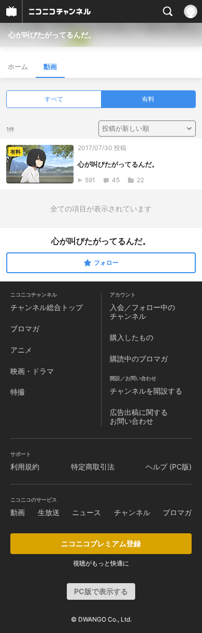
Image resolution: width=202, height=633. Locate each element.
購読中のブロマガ (139, 358)
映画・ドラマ (32, 371)
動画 (50, 66)
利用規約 (24, 466)
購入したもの (131, 337)
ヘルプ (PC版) (169, 466)
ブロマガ (24, 328)
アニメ (21, 349)
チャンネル (132, 512)
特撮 (17, 391)
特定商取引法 (92, 466)
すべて (54, 99)
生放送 (49, 512)
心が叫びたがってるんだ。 (51, 34)
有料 (148, 99)
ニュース (86, 512)
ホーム (18, 66)
